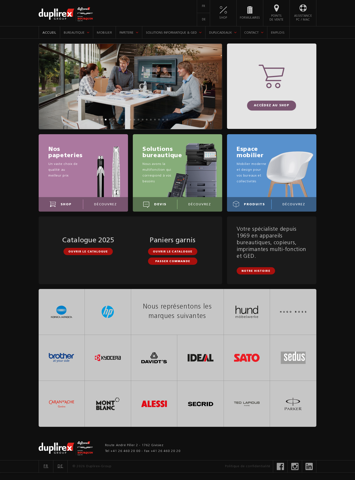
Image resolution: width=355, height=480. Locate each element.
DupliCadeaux (220, 33)
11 (134, 119)
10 (130, 119)
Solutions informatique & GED (171, 33)
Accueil (49, 33)
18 (163, 119)
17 (159, 119)
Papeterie (127, 33)
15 (151, 119)
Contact (251, 33)
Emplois (278, 33)
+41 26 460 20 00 (125, 451)
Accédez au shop (272, 105)
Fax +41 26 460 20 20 (162, 451)
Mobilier (104, 33)
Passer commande (172, 261)
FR (203, 6)
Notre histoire (255, 271)
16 (155, 119)
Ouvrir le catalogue (88, 252)
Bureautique (74, 33)
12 (138, 119)
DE (204, 19)
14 (147, 119)
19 (167, 119)
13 (142, 119)
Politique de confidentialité (247, 466)
